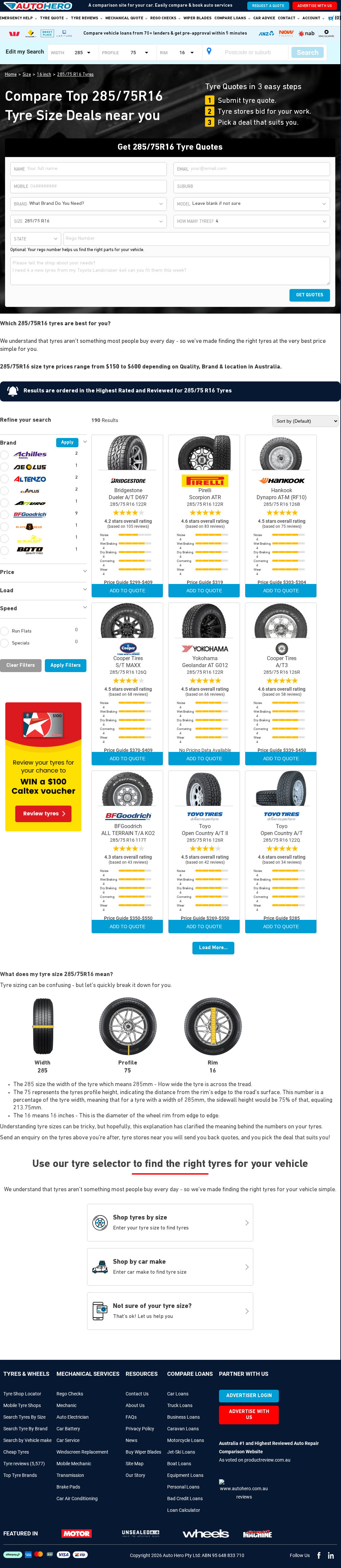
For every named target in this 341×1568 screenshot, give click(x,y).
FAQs (131, 1417)
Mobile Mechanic (74, 1463)
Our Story (135, 1475)
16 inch (44, 74)
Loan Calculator (183, 1510)
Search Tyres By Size (24, 1417)
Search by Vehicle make (27, 1440)
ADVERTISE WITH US (314, 6)
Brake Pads (68, 1487)
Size (27, 74)
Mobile (21, 187)
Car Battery (68, 1428)
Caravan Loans (183, 1428)
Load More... (213, 947)
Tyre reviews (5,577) (24, 1463)
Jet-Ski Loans (181, 1452)
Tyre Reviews (84, 18)
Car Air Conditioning (77, 1498)
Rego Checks (70, 1393)
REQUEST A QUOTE (268, 6)
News (131, 1440)
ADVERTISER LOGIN (249, 1395)
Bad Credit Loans (185, 1498)
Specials (45, 643)
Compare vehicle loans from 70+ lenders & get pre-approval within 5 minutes (165, 33)
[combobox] (96, 204)
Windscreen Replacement (82, 1452)
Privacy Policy (140, 1428)
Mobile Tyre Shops (22, 1405)
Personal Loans (183, 1487)
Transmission (70, 1475)
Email (183, 169)
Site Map (135, 1463)
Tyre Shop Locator (22, 1393)
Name (19, 169)
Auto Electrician (73, 1417)
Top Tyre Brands (20, 1475)
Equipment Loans (185, 1475)
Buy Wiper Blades (143, 1452)
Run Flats (45, 631)
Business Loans (183, 1417)
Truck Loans (179, 1405)
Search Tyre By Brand (25, 1428)
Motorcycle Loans (185, 1440)
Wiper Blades (197, 18)
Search (308, 53)
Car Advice (264, 18)
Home (11, 74)
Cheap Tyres (16, 1452)
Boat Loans (179, 1463)
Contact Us (137, 1393)
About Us (135, 1405)
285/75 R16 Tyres (75, 74)
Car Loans (177, 1393)
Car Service (68, 1440)
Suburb (185, 187)
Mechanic (66, 1405)
